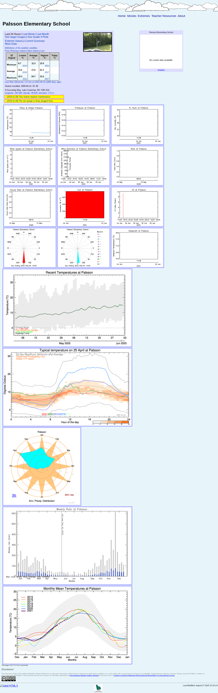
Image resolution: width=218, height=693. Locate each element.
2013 (25, 66)
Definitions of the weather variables (21, 48)
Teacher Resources (163, 16)
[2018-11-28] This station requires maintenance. (29, 97)
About (181, 16)
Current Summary (35, 41)
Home (122, 16)
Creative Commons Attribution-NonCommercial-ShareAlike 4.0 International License (144, 675)
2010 (25, 72)
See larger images (15, 37)
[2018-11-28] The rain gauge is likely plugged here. (30, 101)
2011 (47, 66)
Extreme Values (14, 41)
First (7, 51)
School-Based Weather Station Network (84, 675)
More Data (11, 43)
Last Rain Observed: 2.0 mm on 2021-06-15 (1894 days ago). (33, 82)
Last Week (29, 34)
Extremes (144, 16)
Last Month (43, 34)
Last (43, 51)
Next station (33, 51)
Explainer (161, 70)
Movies (131, 16)
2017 (47, 72)
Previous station (18, 51)
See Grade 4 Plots (38, 37)
